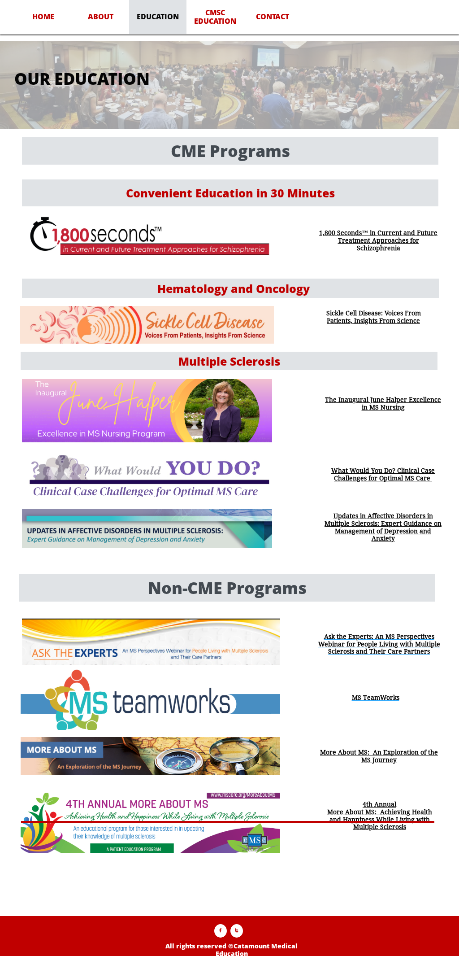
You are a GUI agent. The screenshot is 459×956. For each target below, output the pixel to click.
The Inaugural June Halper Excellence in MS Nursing (383, 403)
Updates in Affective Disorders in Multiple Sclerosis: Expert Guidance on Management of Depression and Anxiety (383, 527)
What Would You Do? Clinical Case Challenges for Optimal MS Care (383, 474)
